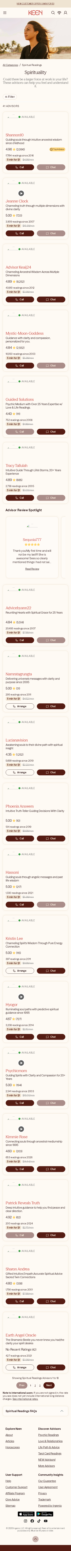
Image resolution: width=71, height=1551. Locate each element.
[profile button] (65, 12)
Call (22, 167)
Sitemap (10, 1505)
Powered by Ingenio (50, 1505)
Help (8, 1481)
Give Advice (13, 1499)
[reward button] (59, 12)
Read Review (32, 568)
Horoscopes (13, 1447)
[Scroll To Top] (35, 1539)
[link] (21, 193)
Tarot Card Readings (49, 1453)
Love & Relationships (50, 1441)
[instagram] (25, 1522)
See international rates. (25, 1399)
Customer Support (16, 1487)
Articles (10, 1441)
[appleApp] (26, 1515)
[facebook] (32, 1522)
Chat (53, 167)
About (9, 1435)
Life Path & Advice (49, 1447)
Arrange (21, 706)
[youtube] (46, 1522)
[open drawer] (5, 13)
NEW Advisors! (46, 1459)
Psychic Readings (48, 1435)
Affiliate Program (15, 1493)
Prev (21, 1385)
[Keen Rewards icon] (59, 12)
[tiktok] (39, 1522)
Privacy (42, 1493)
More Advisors (46, 1466)
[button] (61, 1411)
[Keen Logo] (35, 12)
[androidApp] (44, 1515)
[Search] (53, 13)
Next (49, 1385)
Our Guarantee (47, 1481)
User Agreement (48, 1487)
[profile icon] (65, 12)
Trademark (44, 1499)
